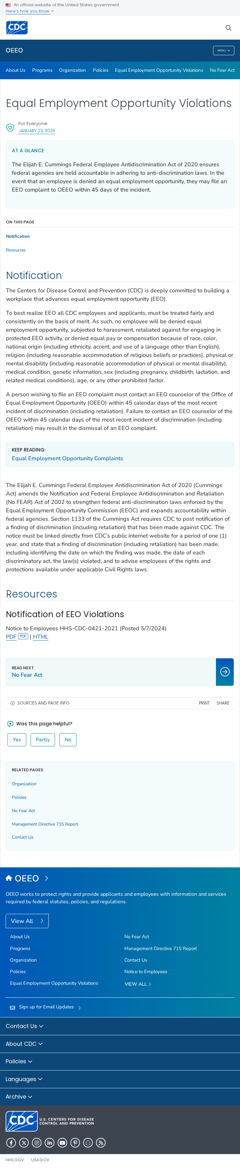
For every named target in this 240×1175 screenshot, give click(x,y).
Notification (18, 236)
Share (223, 703)
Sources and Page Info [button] (43, 703)
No (68, 739)
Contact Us (22, 837)
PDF (11, 637)
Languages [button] (22, 1079)
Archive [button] (17, 1096)
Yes (17, 739)
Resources (16, 250)
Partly (43, 739)
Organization (72, 70)
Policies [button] (17, 1061)
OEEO (14, 50)
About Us (15, 70)
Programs (42, 70)
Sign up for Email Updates (46, 1007)
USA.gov (40, 1160)
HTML (40, 637)
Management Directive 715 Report (45, 824)
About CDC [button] (22, 1044)
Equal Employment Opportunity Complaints (67, 458)
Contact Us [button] (22, 1026)
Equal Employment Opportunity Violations (159, 70)
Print (204, 703)
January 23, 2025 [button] (36, 130)
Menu (222, 50)
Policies (100, 70)
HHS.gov (15, 1160)
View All (22, 921)
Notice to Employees (145, 971)
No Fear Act (222, 70)
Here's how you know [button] (28, 11)
